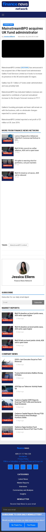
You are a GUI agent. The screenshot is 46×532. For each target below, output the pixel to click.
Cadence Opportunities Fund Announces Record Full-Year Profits (29, 428)
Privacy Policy (23, 459)
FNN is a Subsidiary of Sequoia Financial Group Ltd (23, 461)
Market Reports (23, 483)
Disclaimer (23, 456)
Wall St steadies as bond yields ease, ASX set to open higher (29, 314)
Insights (23, 494)
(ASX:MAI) (25, 68)
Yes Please (31, 525)
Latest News (23, 479)
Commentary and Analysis (23, 490)
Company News (8, 24)
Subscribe (38, 302)
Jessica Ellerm (23, 277)
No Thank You (17, 525)
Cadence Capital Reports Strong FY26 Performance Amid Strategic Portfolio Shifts (29, 415)
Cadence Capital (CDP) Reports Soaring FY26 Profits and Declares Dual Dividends (28, 402)
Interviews (23, 486)
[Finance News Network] (15, 5)
